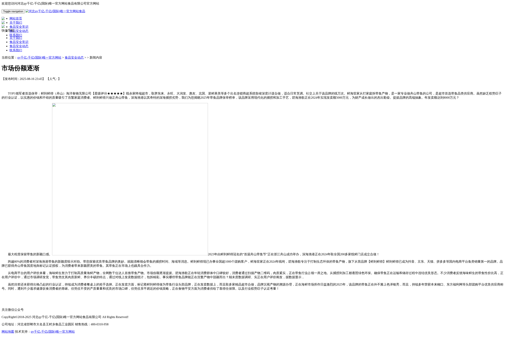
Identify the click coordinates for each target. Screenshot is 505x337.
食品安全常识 (18, 42)
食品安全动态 (18, 46)
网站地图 (8, 331)
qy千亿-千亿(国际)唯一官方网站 (39, 57)
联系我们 (15, 50)
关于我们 (15, 37)
